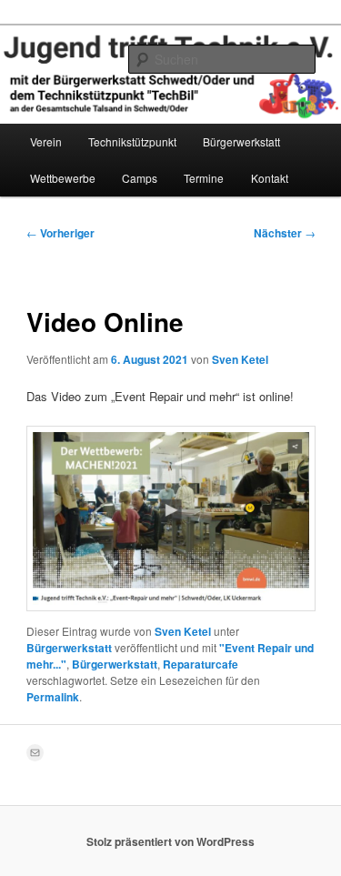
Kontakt (269, 178)
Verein (46, 141)
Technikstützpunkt (132, 141)
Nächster (285, 233)
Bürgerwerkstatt (241, 141)
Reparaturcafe (200, 664)
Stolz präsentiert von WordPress (170, 841)
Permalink (52, 697)
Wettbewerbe (62, 178)
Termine (204, 178)
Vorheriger (60, 233)
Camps (139, 178)
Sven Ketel (240, 359)
